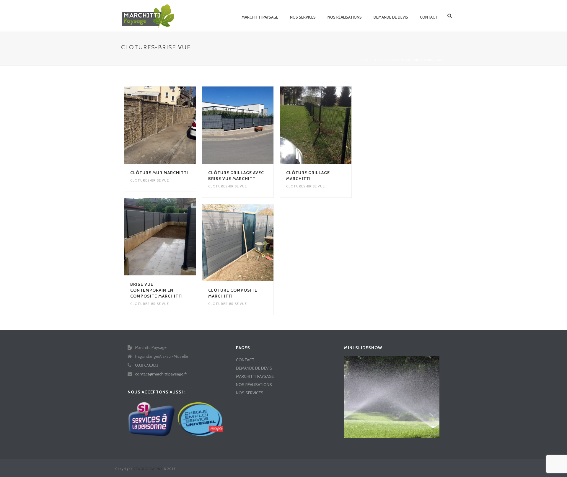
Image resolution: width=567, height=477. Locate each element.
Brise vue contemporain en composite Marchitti (156, 290)
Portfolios (388, 60)
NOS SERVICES (303, 17)
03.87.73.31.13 (146, 365)
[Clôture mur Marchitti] (170, 125)
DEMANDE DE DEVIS (391, 17)
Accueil (366, 60)
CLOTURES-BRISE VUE (149, 180)
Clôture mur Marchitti (159, 172)
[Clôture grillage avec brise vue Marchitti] (248, 125)
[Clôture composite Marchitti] (248, 242)
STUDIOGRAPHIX (148, 469)
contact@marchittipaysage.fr (161, 374)
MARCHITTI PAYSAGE (260, 17)
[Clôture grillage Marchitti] (326, 125)
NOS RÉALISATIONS (345, 17)
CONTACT (429, 17)
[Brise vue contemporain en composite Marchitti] (170, 236)
